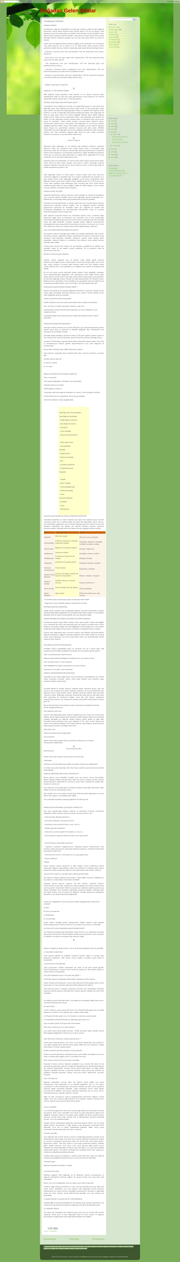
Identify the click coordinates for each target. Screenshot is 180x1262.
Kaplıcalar (112, 37)
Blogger (105, 1257)
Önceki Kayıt (98, 1239)
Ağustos (115, 134)
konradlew (82, 1257)
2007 (113, 157)
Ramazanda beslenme (119, 137)
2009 (113, 152)
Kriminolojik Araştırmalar (117, 171)
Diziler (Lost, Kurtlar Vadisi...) (118, 173)
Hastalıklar (53, 1231)
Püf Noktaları (113, 39)
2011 (113, 132)
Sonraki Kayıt (50, 1239)
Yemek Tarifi (113, 47)
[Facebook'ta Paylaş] (55, 1228)
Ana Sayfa (74, 1239)
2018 (113, 124)
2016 (113, 126)
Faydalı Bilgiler (113, 29)
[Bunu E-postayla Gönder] (49, 1228)
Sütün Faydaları (117, 139)
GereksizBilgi (113, 168)
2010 (113, 149)
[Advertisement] (117, 82)
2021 (113, 121)
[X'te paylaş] (53, 1228)
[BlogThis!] (51, 1228)
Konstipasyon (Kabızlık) (120, 142)
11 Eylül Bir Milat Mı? (115, 176)
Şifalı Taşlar (112, 44)
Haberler (111, 32)
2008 (113, 154)
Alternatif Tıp (113, 27)
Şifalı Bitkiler (113, 42)
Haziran (115, 145)
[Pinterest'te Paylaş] (57, 1228)
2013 (113, 129)
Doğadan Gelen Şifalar (68, 10)
